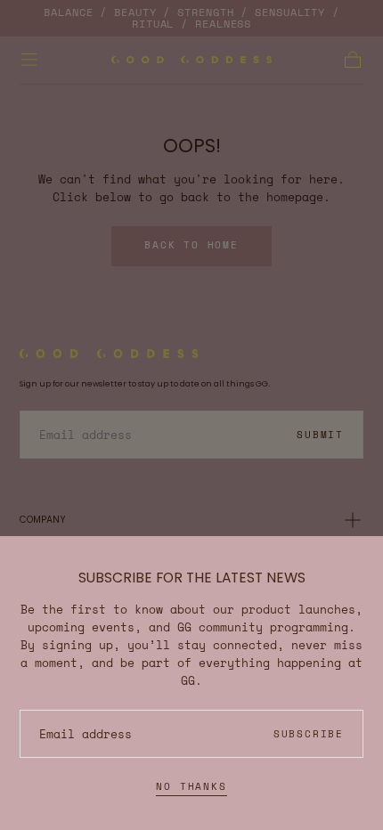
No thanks (191, 786)
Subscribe (308, 734)
